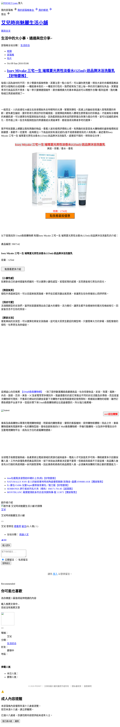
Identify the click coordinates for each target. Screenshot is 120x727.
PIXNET (38, 686)
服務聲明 (88, 686)
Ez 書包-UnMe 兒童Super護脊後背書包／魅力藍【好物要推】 (38, 485)
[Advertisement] (35, 352)
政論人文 (24, 534)
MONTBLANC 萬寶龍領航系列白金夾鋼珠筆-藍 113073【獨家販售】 (42, 492)
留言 (24, 526)
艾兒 (3, 509)
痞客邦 (17, 526)
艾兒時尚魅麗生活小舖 (24, 22)
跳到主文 (6, 31)
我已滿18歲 (7, 721)
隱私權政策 (76, 686)
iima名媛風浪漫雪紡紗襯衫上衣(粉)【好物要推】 (32, 478)
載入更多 (6, 545)
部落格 (10, 55)
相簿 (9, 51)
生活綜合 (25, 45)
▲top (3, 539)
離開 (17, 721)
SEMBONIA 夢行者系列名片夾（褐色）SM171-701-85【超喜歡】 (40, 489)
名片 (9, 58)
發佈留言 (6, 563)
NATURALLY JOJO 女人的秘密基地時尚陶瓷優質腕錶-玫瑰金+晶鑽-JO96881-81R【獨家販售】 (55, 481)
